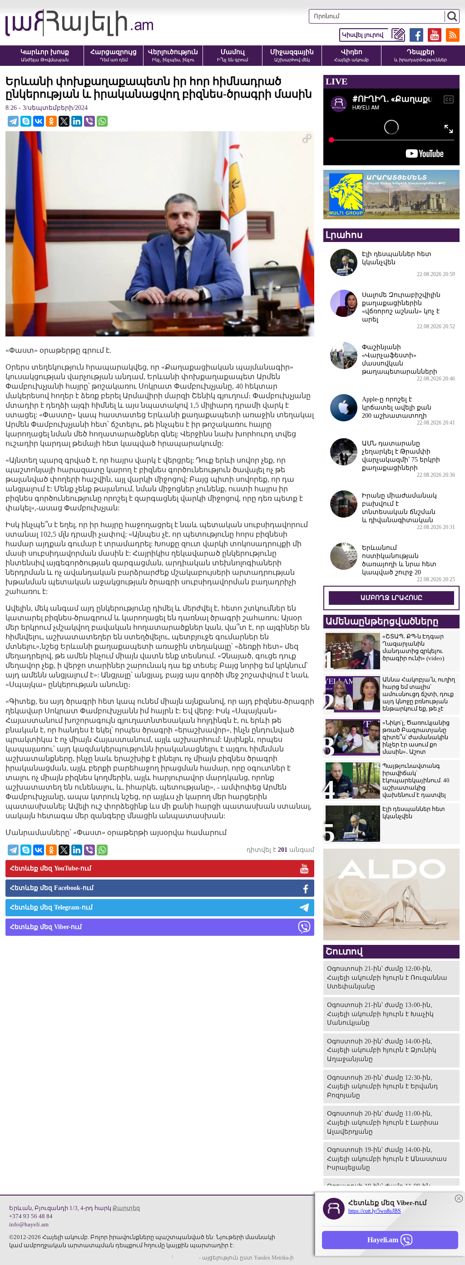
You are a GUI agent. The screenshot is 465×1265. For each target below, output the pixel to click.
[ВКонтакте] (38, 121)
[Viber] (89, 121)
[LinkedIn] (76, 121)
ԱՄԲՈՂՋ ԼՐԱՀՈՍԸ (391, 597)
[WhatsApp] (102, 121)
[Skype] (25, 121)
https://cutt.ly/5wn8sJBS (374, 1211)
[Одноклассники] (51, 121)
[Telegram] (13, 121)
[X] (64, 121)
